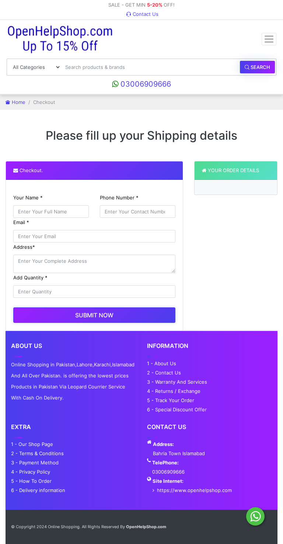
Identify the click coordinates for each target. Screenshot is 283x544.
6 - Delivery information (38, 490)
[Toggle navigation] (269, 39)
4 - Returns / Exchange (173, 391)
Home (17, 102)
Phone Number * (119, 197)
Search (259, 67)
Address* (24, 247)
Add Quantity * (30, 277)
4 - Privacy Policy (30, 472)
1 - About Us (161, 363)
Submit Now (94, 315)
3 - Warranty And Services (177, 382)
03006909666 (144, 84)
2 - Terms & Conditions (37, 453)
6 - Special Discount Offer (177, 409)
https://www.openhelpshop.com (194, 490)
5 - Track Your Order (170, 400)
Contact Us (144, 14)
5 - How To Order (31, 481)
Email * (21, 222)
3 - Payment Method (35, 462)
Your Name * (28, 197)
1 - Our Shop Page (32, 444)
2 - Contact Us (164, 373)
